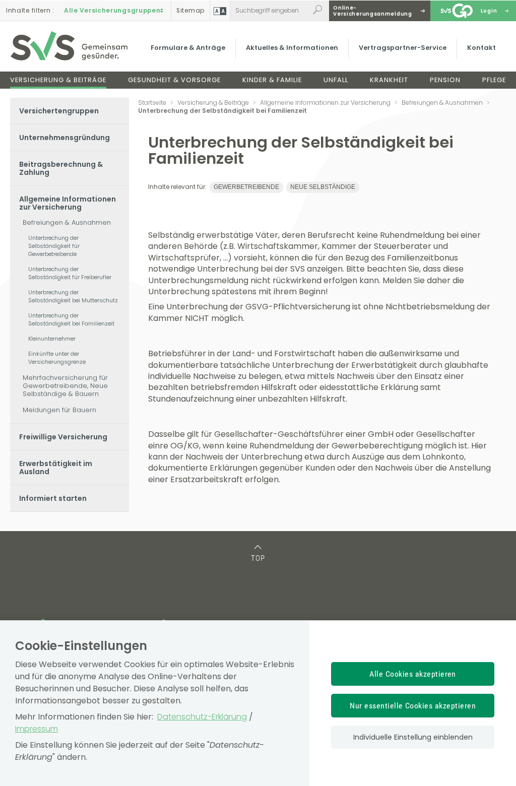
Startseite (152, 102)
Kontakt (481, 47)
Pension (445, 80)
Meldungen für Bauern (59, 410)
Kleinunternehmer (52, 339)
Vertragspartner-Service (402, 47)
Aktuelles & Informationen (292, 47)
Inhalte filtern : (30, 11)
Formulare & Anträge (188, 47)
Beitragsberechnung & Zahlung (61, 168)
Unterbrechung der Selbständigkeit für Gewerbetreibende (54, 246)
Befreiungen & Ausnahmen (67, 222)
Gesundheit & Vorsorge (174, 80)
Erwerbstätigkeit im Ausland (55, 467)
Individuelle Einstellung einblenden (413, 737)
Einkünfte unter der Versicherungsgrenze (57, 358)
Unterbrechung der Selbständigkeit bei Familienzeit (71, 319)
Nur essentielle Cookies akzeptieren (413, 705)
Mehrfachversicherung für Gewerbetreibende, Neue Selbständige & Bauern (65, 386)
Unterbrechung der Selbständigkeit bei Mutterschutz (73, 296)
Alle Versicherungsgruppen (112, 11)
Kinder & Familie (272, 80)
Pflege (494, 80)
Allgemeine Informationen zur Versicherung (67, 203)
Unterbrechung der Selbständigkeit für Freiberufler (69, 273)
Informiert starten (53, 498)
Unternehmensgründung (64, 138)
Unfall (336, 80)
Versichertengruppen (59, 111)
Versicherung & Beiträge (58, 80)
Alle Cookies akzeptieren (412, 674)
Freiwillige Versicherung (63, 437)
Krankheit (389, 80)
